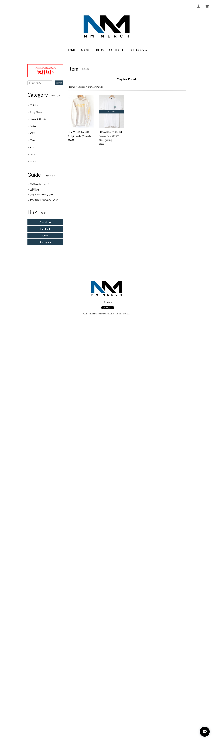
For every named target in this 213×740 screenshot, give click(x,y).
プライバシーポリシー (41, 194)
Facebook (45, 228)
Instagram (45, 242)
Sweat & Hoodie (38, 119)
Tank (32, 140)
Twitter (45, 235)
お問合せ (34, 189)
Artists (81, 87)
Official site (45, 222)
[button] (137, 50)
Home (72, 87)
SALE (33, 161)
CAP (32, 133)
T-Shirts (34, 105)
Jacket (33, 126)
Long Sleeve (36, 112)
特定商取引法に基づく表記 (44, 200)
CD (31, 147)
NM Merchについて (40, 184)
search (59, 82)
